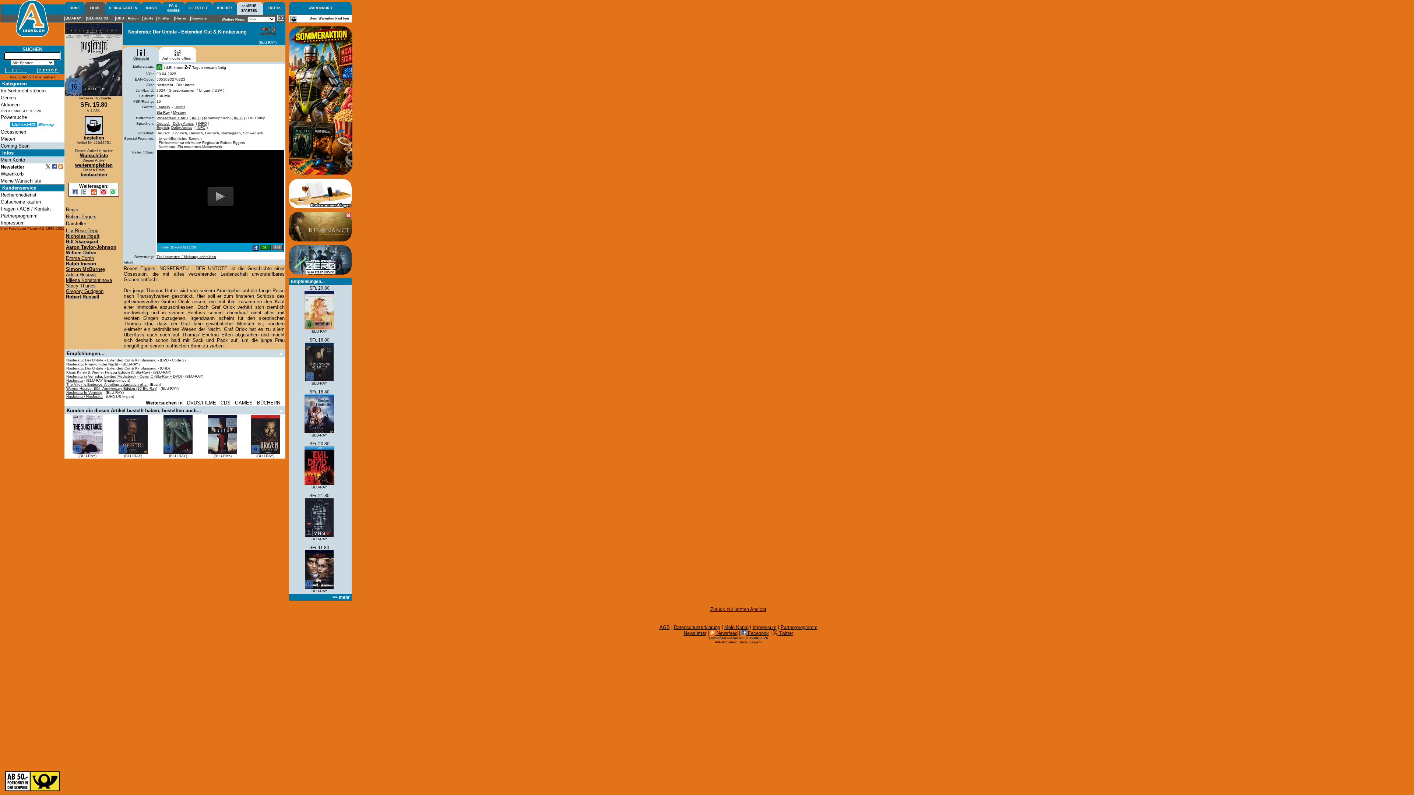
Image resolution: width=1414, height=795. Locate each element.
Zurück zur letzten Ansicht (738, 609)
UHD (120, 18)
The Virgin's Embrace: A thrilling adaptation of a (107, 384)
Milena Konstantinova (89, 280)
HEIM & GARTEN (123, 8)
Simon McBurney (85, 269)
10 (31, 111)
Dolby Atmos (183, 123)
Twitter (785, 633)
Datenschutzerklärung (697, 627)
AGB (664, 627)
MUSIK (151, 8)
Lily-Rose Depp (82, 230)
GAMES (244, 403)
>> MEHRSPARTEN (249, 8)
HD (277, 247)
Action (133, 18)
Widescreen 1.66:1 (172, 118)
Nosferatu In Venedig (84, 393)
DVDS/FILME (201, 403)
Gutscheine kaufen (21, 202)
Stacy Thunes (81, 286)
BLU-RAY (73, 18)
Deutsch (163, 123)
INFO (196, 118)
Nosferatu (74, 380)
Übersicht (141, 58)
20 (39, 111)
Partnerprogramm (799, 627)
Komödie (199, 18)
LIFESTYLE (198, 8)
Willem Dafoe (81, 252)
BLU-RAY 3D (97, 18)
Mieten (8, 139)
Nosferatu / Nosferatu (84, 397)
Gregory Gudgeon (84, 291)
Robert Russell (82, 297)
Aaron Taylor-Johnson (91, 247)
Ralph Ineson (81, 263)
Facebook (757, 633)
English (162, 128)
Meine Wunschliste (21, 181)
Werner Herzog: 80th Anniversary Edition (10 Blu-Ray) (111, 388)
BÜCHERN (268, 403)
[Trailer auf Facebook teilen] (255, 248)
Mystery (179, 112)
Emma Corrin (80, 258)
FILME (95, 8)
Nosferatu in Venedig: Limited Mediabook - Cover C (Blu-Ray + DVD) (124, 376)
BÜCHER (224, 8)
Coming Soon (15, 146)
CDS (226, 403)
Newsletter (695, 633)
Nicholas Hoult (82, 236)
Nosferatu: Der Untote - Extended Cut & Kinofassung (111, 360)
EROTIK (274, 8)
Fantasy (163, 107)
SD (265, 247)
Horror (180, 107)
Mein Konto (736, 627)
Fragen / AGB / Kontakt (26, 209)
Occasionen (13, 132)
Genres (8, 97)
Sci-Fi (148, 18)
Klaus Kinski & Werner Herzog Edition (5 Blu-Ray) (108, 372)
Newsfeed (726, 633)
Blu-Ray (163, 112)
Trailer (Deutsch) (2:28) (178, 247)
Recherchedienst (18, 195)
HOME (75, 8)
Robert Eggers (81, 216)
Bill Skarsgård (82, 241)
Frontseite (85, 98)
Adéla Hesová (81, 275)
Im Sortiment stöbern (23, 90)
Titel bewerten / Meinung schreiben (186, 257)
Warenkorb (12, 174)
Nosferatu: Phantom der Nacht (92, 364)
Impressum (765, 627)
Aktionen (10, 104)
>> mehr (341, 597)
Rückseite (103, 98)
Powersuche (14, 117)
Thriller (163, 18)
